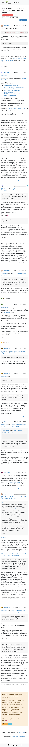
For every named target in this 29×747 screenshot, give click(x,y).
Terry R (5, 304)
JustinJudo (7, 25)
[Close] (26, 694)
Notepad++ (22, 732)
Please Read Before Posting (11, 85)
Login (10, 723)
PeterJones (7, 72)
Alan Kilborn (7, 348)
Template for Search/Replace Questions (14, 87)
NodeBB (13, 736)
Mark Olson (7, 472)
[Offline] (2, 25)
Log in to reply (23, 20)
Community (15, 2)
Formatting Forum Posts (10, 88)
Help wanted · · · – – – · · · (8, 14)
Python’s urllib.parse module (11, 482)
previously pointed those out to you (17, 108)
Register (5, 723)
